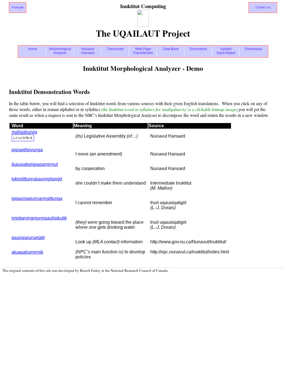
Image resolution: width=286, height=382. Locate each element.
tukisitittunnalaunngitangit (36, 178)
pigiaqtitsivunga (27, 149)
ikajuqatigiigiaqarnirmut (34, 164)
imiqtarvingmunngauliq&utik (39, 218)
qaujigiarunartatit (28, 237)
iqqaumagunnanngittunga (36, 198)
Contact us (263, 7)
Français (18, 7)
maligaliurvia (24, 131)
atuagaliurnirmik (27, 252)
